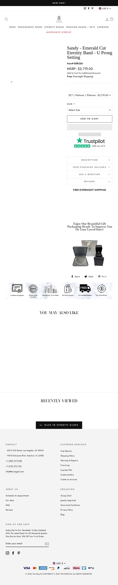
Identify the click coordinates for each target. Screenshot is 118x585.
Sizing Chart (66, 495)
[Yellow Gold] (13, 375)
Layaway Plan (66, 469)
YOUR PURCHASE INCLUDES (89, 167)
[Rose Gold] (17, 375)
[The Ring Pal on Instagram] (7, 553)
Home (12, 27)
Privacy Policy (67, 509)
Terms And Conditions (70, 505)
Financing (65, 465)
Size (71, 104)
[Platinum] (21, 375)
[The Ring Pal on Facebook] (13, 553)
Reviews (9, 509)
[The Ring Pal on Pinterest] (18, 553)
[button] (89, 127)
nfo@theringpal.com (15, 471)
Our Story (10, 500)
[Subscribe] (47, 544)
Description (89, 160)
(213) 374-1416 (15, 466)
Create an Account (69, 479)
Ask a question (89, 174)
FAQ (8, 505)
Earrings (103, 27)
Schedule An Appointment (17, 495)
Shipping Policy (68, 455)
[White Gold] (9, 375)
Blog (63, 514)
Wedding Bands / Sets (80, 27)
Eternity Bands (54, 27)
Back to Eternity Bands (61, 425)
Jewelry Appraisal (68, 500)
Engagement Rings (30, 27)
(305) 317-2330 (15, 460)
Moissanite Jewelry (59, 32)
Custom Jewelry (67, 474)
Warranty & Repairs (69, 460)
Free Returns (66, 451)
